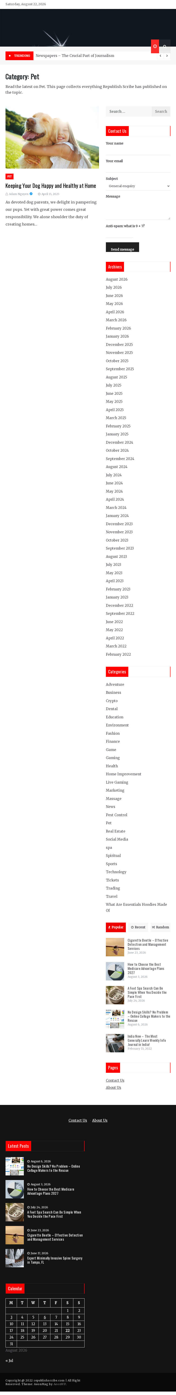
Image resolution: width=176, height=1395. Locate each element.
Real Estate (115, 831)
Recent (140, 927)
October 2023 (117, 540)
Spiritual (113, 855)
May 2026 (114, 304)
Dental (112, 709)
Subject (112, 179)
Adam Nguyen (18, 194)
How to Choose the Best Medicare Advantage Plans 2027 (146, 968)
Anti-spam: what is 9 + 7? (125, 226)
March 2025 (116, 418)
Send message (122, 249)
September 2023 (120, 548)
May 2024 (114, 491)
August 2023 (116, 556)
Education (114, 717)
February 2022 (118, 654)
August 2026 (116, 279)
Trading (113, 888)
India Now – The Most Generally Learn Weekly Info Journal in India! (147, 1040)
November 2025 (119, 352)
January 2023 (117, 597)
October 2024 (117, 450)
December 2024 (119, 442)
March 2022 (116, 646)
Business (113, 692)
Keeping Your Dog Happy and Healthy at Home (51, 185)
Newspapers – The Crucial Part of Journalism (75, 56)
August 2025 (116, 377)
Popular (118, 927)
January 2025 (117, 434)
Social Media (117, 839)
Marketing (115, 790)
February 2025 (118, 426)
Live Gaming (117, 782)
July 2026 (114, 287)
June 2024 (114, 483)
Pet (9, 176)
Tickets (112, 880)
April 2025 (115, 410)
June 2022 (114, 622)
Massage (113, 798)
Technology (116, 872)
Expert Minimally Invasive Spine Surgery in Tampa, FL (54, 1260)
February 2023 (118, 589)
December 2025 (119, 344)
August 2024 (116, 467)
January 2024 (117, 516)
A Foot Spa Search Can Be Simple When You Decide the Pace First (147, 992)
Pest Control (116, 815)
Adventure (115, 684)
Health (112, 766)
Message (113, 196)
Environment (117, 725)
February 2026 (118, 328)
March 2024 (116, 507)
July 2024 (114, 475)
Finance (113, 741)
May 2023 (114, 573)
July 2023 (113, 564)
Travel (111, 896)
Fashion (113, 733)
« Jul (9, 1360)
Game (111, 750)
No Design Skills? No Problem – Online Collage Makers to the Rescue (149, 1016)
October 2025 (117, 361)
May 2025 (114, 401)
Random (162, 927)
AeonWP (60, 1384)
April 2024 (115, 499)
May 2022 (114, 630)
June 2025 (114, 393)
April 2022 (115, 638)
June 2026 (114, 296)
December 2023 (119, 524)
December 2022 (119, 605)
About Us (113, 1087)
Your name (114, 143)
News (110, 807)
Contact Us (115, 1080)
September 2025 (120, 369)
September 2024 (120, 459)
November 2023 (119, 532)
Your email (114, 161)
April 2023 (115, 581)
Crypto (112, 701)
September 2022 (120, 613)
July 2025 (113, 385)
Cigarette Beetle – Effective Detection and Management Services (148, 944)
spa (109, 847)
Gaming (113, 758)
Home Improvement (123, 774)
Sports (111, 864)
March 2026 (116, 320)
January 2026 (117, 336)
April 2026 (115, 312)
